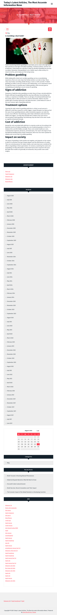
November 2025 (11, 232)
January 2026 (10, 224)
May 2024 (9, 281)
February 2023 (11, 342)
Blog (23, 16)
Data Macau (8, 518)
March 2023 (10, 338)
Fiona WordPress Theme (29, 612)
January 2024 (10, 297)
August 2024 (10, 269)
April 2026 (9, 212)
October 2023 (10, 309)
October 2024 (10, 260)
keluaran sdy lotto (10, 581)
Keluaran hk (8, 505)
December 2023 (11, 301)
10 (18, 441)
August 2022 (10, 366)
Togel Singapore (9, 174)
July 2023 (9, 321)
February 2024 (11, 293)
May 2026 (9, 208)
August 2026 (10, 195)
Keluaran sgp (8, 179)
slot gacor (8, 515)
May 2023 (9, 330)
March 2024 (10, 289)
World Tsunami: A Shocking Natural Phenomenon (20, 476)
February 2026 (11, 220)
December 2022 (11, 350)
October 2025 (10, 236)
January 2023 (10, 346)
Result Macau (9, 181)
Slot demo (8, 510)
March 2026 (10, 216)
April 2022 (9, 382)
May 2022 (9, 378)
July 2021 (9, 419)
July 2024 (9, 273)
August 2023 (10, 317)
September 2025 (11, 240)
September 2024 (11, 264)
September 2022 (11, 362)
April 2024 (9, 285)
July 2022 (9, 370)
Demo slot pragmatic (11, 508)
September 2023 (11, 313)
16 (38, 441)
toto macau (8, 533)
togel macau (8, 578)
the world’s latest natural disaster (16, 484)
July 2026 (9, 199)
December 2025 (11, 228)
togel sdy (7, 573)
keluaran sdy (8, 176)
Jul (50, 29)
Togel (22, 601)
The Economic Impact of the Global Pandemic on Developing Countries (26, 492)
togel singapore (9, 513)
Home (19, 16)
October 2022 (10, 358)
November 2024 (11, 256)
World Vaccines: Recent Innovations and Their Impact (21, 488)
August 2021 (10, 415)
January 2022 (10, 395)
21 (31, 444)
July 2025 (9, 248)
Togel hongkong (15, 601)
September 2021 (11, 411)
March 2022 (10, 386)
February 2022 (11, 390)
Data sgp (7, 171)
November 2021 (11, 403)
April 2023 (9, 334)
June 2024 (9, 277)
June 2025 (9, 252)
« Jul (38, 430)
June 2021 (9, 423)
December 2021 (11, 399)
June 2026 (9, 204)
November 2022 (11, 354)
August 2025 (10, 244)
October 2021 (10, 407)
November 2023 (11, 305)
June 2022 (9, 374)
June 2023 (9, 325)
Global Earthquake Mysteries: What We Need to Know (21, 480)
